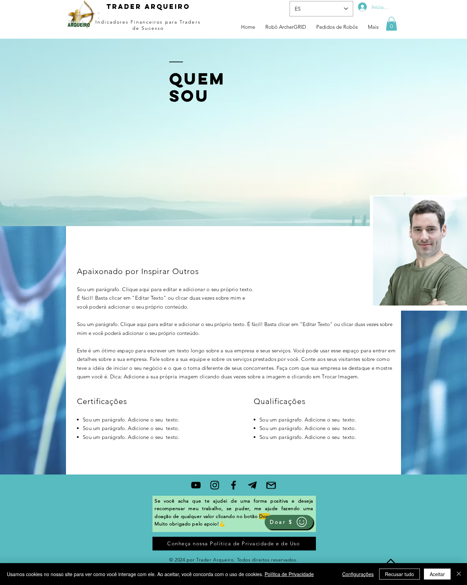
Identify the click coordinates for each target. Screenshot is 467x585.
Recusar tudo (399, 574)
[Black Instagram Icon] (215, 485)
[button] (391, 24)
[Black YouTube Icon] (196, 485)
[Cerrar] (459, 574)
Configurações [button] (358, 574)
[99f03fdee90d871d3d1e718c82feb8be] (252, 485)
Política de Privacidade (289, 574)
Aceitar (437, 574)
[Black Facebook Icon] (233, 485)
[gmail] (271, 485)
